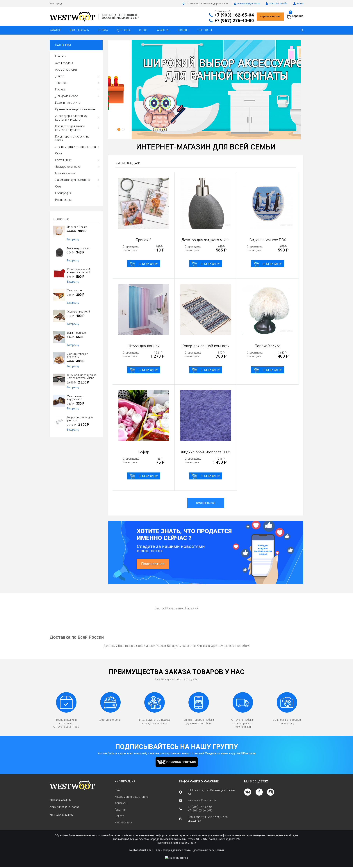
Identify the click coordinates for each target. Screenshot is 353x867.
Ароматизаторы (66, 69)
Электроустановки (68, 166)
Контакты (205, 30)
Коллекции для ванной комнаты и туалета (70, 128)
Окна (58, 153)
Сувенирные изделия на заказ (75, 109)
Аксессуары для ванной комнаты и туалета (71, 117)
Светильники (63, 160)
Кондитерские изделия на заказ (72, 138)
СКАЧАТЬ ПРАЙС (278, 3)
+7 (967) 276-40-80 (234, 20)
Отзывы (183, 30)
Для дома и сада (66, 96)
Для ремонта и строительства (75, 147)
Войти (300, 3)
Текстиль (61, 83)
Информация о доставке (131, 796)
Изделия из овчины (68, 102)
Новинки (60, 56)
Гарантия (162, 30)
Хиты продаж (64, 63)
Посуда (60, 89)
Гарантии (120, 809)
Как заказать (79, 30)
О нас (143, 30)
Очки (58, 186)
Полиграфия (63, 193)
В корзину (73, 239)
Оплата (103, 30)
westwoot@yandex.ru (248, 3)
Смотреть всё (205, 503)
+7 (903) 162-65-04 (234, 15)
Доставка (123, 30)
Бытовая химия (65, 173)
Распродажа (63, 199)
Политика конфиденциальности (176, 842)
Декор (59, 76)
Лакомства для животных (72, 180)
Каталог (55, 30)
